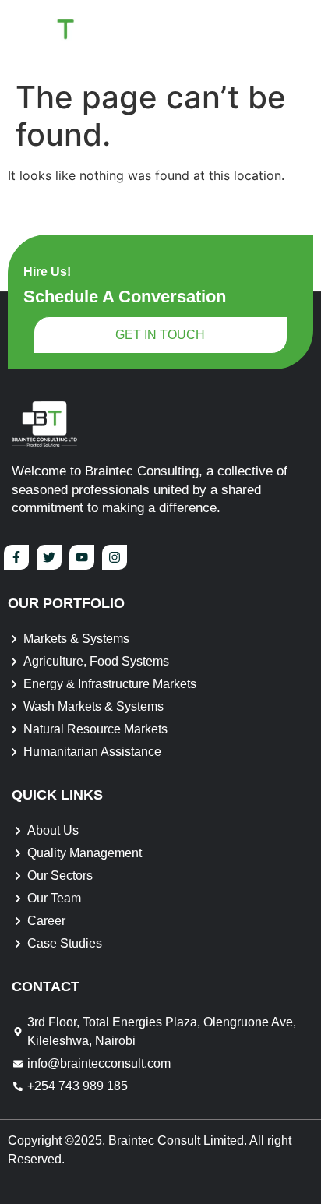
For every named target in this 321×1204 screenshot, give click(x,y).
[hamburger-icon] (289, 36)
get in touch (160, 334)
